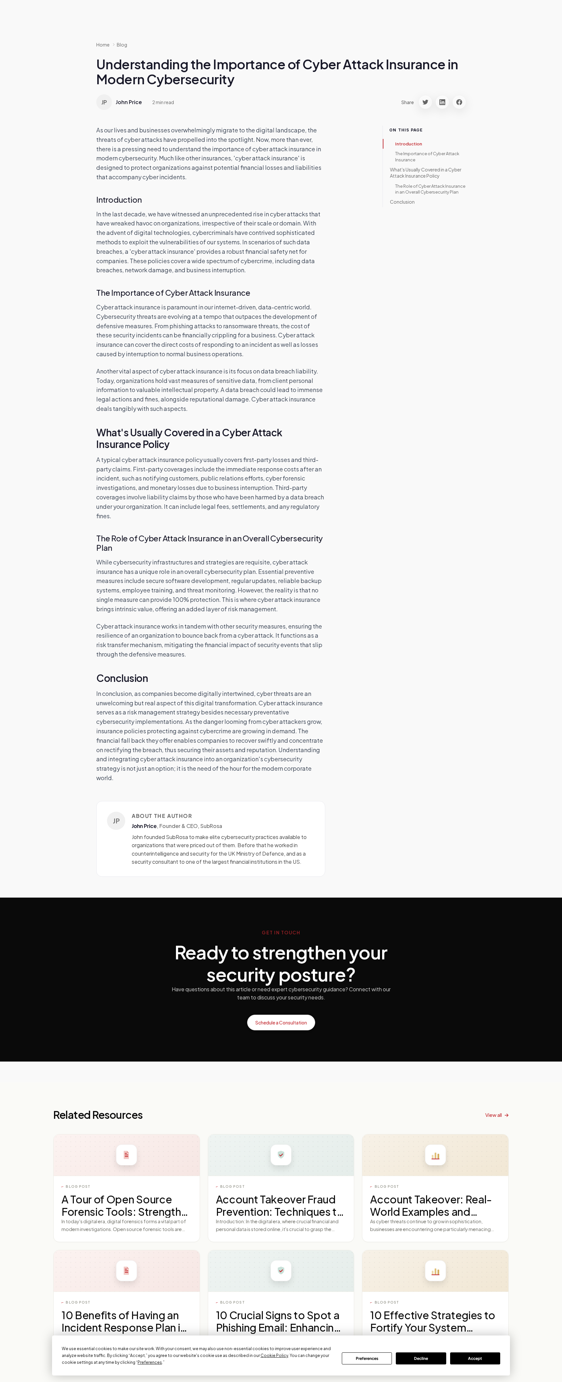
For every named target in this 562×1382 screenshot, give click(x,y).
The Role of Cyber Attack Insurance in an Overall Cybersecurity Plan (430, 189)
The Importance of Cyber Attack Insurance (427, 156)
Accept (475, 1358)
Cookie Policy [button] (274, 1355)
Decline (421, 1358)
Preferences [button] (150, 1362)
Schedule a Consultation (281, 1022)
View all (493, 1115)
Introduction (408, 143)
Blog (122, 44)
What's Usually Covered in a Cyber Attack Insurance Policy (426, 173)
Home (103, 44)
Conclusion (402, 202)
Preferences (367, 1358)
